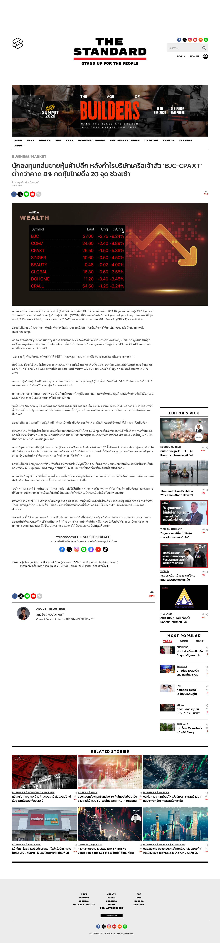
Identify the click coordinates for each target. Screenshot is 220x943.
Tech (178, 447)
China (180, 705)
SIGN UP (194, 56)
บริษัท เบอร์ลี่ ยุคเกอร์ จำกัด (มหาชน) (51, 562)
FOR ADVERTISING (111, 908)
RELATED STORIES (110, 751)
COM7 (77, 562)
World (164, 529)
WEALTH (45, 140)
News (84, 894)
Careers (111, 901)
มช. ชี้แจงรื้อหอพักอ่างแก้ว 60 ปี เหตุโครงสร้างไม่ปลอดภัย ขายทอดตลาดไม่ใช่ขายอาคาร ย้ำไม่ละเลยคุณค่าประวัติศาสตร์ (190, 730)
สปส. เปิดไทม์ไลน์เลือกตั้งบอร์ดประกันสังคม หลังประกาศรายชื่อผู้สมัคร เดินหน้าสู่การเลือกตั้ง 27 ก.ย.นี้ (176, 620)
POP (58, 140)
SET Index (85, 565)
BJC (74, 565)
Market (39, 156)
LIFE (69, 140)
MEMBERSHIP (111, 915)
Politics (182, 666)
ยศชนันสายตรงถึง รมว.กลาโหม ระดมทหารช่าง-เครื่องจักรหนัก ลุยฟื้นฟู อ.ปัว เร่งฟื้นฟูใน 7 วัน (190, 672)
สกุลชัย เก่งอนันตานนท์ (27, 182)
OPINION (151, 140)
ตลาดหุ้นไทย (101, 565)
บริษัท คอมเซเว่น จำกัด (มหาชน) (101, 562)
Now (139, 898)
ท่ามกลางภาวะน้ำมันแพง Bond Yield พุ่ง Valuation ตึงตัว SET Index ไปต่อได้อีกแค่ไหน (106, 850)
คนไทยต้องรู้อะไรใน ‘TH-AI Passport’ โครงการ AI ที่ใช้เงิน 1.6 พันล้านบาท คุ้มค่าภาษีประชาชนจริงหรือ (177, 453)
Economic (166, 447)
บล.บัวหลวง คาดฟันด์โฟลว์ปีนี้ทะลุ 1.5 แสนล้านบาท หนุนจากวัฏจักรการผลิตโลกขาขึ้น (172, 798)
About (111, 905)
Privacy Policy (84, 905)
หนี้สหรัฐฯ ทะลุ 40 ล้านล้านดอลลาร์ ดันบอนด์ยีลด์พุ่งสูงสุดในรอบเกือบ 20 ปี (41, 798)
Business (20, 156)
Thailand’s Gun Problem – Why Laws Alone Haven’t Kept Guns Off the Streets (177, 493)
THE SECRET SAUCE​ (124, 140)
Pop (139, 894)
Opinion (83, 844)
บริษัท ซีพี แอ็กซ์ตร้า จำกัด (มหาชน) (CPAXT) (45, 565)
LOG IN (181, 56)
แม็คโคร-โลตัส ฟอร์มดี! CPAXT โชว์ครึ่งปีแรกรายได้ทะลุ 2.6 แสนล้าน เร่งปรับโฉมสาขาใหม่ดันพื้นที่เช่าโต (41, 850)
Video (111, 898)
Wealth (111, 894)
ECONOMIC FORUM (91, 140)
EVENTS (168, 140)
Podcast (84, 898)
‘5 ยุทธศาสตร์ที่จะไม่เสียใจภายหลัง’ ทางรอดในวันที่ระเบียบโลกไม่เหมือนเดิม (176, 535)
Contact (139, 905)
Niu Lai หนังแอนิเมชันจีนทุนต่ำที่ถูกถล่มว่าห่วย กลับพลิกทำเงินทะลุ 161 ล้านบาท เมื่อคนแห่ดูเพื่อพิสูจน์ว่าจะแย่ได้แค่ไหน (190, 653)
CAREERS (185, 140)
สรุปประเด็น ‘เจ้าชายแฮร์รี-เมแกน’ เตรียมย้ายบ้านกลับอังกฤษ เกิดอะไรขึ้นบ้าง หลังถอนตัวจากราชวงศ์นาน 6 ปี (177, 577)
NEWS (30, 140)
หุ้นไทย (25, 562)
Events (139, 901)
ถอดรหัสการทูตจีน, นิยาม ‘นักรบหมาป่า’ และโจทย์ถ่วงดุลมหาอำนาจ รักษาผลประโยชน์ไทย (188, 711)
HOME (18, 140)
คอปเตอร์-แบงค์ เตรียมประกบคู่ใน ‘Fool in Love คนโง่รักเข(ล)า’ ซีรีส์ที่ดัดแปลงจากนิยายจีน (190, 692)
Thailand (176, 529)
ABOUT (19, 146)
